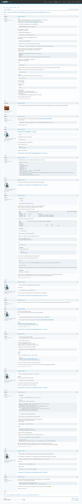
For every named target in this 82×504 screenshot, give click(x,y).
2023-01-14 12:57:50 (21, 300)
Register (14, 7)
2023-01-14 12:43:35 (21, 195)
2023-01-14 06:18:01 (21, 103)
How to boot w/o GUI (28, 153)
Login (18, 7)
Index (4, 7)
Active (72, 9)
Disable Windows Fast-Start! (37, 153)
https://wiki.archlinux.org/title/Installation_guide (27, 323)
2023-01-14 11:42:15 (21, 116)
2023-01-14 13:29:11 (21, 333)
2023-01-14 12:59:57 (21, 309)
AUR (73, 1)
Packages (50, 1)
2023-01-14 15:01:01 (21, 476)
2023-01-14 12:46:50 (21, 282)
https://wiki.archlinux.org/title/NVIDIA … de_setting (34, 22)
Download (78, 1)
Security (69, 1)
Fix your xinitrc (44, 153)
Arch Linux (6, 2)
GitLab (64, 1)
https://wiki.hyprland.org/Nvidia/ (46, 118)
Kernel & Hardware (13, 12)
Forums (55, 1)
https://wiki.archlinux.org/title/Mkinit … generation (27, 131)
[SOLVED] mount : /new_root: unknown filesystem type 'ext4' (34, 12)
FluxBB (76, 500)
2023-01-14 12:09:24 (21, 129)
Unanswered (76, 9)
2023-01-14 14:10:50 (21, 392)
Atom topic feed (75, 498)
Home (45, 1)
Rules (8, 7)
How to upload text (21, 153)
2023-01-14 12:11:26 (21, 157)
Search (11, 7)
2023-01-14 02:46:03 (21, 16)
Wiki (60, 1)
